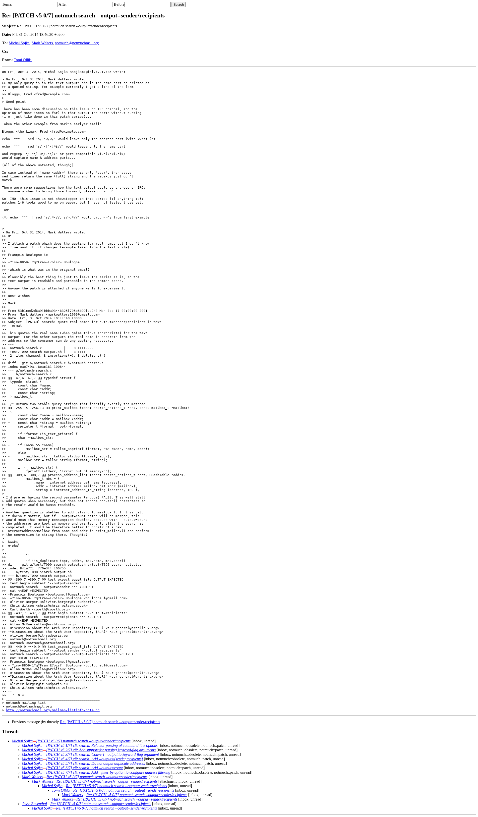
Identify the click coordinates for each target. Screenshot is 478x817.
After (63, 4)
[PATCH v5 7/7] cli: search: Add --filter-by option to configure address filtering (108, 772)
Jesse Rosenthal (34, 804)
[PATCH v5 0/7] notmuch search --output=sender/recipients (83, 741)
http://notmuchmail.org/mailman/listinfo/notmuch (53, 710)
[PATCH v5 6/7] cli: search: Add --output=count (84, 768)
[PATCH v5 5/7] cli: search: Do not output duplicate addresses (95, 763)
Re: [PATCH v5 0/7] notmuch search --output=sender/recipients (110, 722)
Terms (7, 4)
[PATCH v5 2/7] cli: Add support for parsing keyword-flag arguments (101, 750)
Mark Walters (42, 43)
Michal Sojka (19, 43)
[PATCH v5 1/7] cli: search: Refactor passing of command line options (102, 745)
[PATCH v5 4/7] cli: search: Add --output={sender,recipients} (94, 759)
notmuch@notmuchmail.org (77, 43)
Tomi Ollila (23, 60)
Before (119, 4)
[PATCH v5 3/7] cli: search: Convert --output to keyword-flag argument (102, 754)
